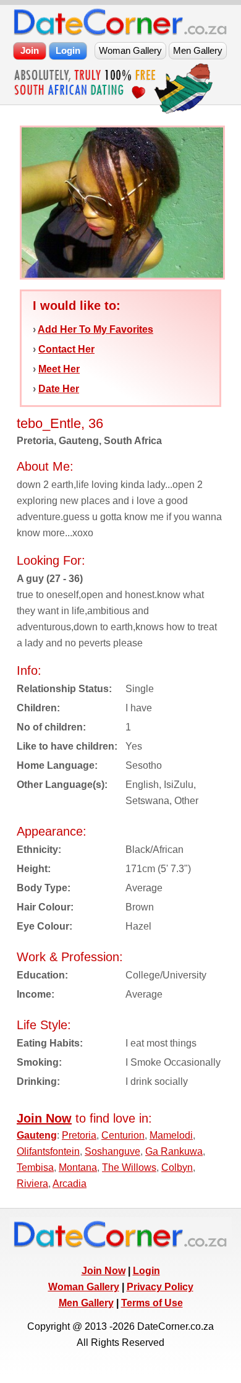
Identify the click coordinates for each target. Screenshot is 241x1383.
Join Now (103, 1270)
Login (146, 1270)
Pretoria (79, 1135)
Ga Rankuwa (174, 1151)
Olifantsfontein (48, 1151)
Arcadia (70, 1183)
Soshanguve (112, 1151)
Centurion (123, 1135)
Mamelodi (171, 1135)
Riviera (32, 1183)
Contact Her (66, 349)
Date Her (58, 388)
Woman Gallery (83, 1287)
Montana (78, 1167)
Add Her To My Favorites (95, 329)
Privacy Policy (160, 1287)
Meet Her (59, 369)
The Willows (129, 1167)
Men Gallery (86, 1303)
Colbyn (177, 1167)
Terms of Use (152, 1303)
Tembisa (35, 1167)
